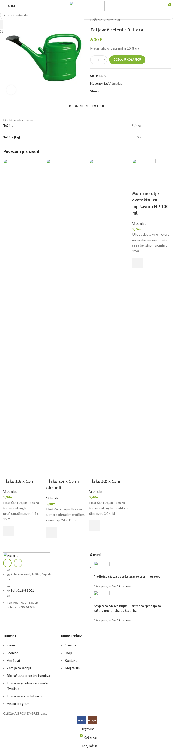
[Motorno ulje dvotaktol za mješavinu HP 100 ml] (144, 174)
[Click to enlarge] (11, 90)
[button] (8, 531)
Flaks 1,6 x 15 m (19, 481)
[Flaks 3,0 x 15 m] (108, 318)
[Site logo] (87, 6)
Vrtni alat (10, 491)
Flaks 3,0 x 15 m (105, 481)
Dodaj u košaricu (127, 59)
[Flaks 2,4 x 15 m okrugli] (65, 318)
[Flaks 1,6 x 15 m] (22, 318)
